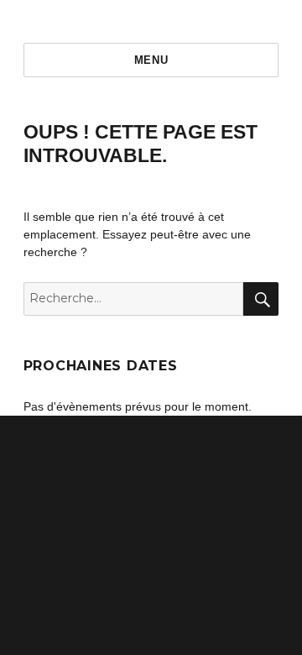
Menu (151, 60)
